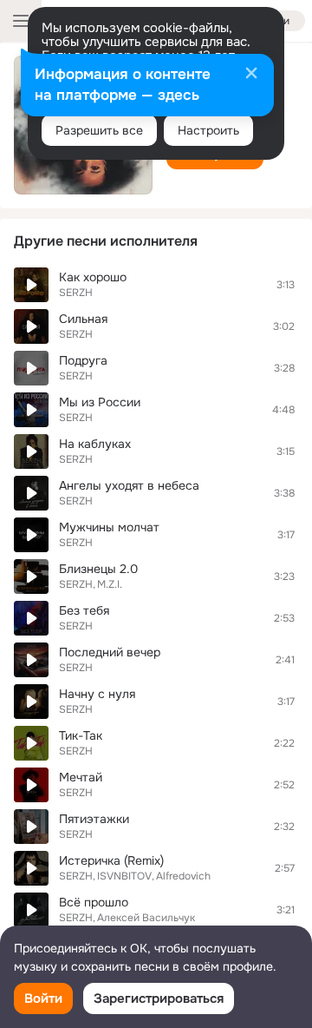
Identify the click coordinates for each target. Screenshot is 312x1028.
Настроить (208, 130)
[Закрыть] (251, 74)
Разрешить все (99, 130)
